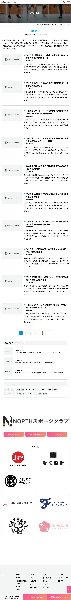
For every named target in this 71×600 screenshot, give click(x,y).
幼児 (24, 394)
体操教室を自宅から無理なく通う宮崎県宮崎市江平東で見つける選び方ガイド (47, 278)
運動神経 (55, 389)
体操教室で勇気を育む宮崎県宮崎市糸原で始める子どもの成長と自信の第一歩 (47, 56)
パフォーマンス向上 (9, 394)
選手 (40, 394)
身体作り (19, 394)
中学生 (35, 394)
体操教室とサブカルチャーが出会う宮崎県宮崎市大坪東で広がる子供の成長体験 (47, 223)
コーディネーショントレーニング (37, 389)
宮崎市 (18, 389)
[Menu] (68, 2)
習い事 (45, 394)
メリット (12, 389)
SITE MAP (60, 581)
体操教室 (24, 389)
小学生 (29, 394)
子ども (6, 389)
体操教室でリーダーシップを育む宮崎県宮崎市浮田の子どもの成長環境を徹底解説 (47, 112)
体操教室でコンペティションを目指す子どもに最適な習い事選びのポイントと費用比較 (47, 140)
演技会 (49, 389)
